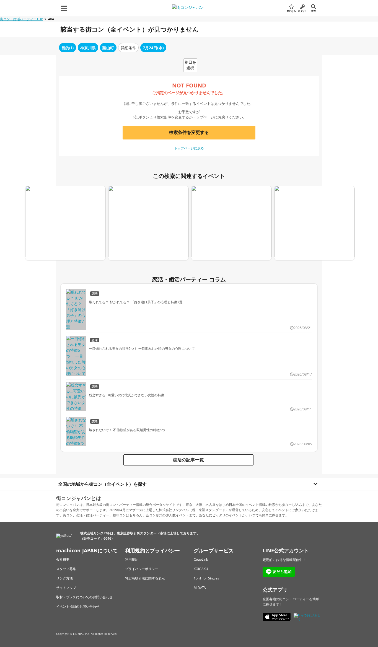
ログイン (302, 10)
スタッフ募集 (66, 568)
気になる (291, 10)
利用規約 (131, 559)
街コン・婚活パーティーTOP (21, 19)
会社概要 (62, 559)
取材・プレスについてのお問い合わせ (84, 597)
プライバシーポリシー (141, 568)
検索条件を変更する (189, 132)
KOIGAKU (201, 568)
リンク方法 (64, 578)
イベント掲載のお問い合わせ (77, 606)
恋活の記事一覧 (188, 460)
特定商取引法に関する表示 (145, 578)
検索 (313, 10)
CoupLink (201, 559)
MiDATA (200, 587)
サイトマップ (66, 587)
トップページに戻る (189, 148)
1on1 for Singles (206, 578)
